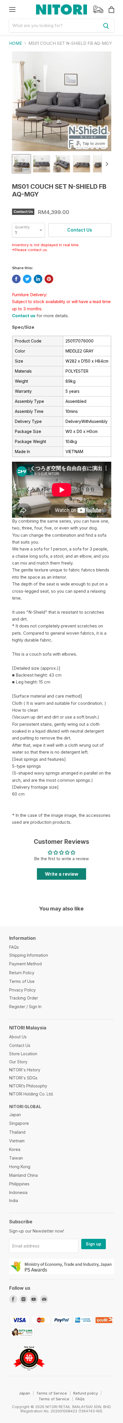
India (13, 1200)
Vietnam (17, 1140)
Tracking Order (23, 997)
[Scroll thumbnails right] (106, 164)
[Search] (106, 25)
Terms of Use (22, 981)
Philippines (19, 1183)
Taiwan (16, 1158)
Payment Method (25, 963)
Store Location (23, 1053)
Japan (15, 1114)
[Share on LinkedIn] (38, 279)
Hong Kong (19, 1166)
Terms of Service (51, 1393)
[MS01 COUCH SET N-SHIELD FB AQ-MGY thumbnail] (21, 164)
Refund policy (85, 1393)
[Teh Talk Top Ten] (29, 1373)
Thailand (17, 1132)
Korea (14, 1149)
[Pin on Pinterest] (49, 279)
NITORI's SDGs (23, 1077)
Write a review (61, 874)
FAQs (14, 947)
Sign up (93, 1243)
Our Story (18, 1061)
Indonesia (18, 1192)
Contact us (23, 315)
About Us (18, 1036)
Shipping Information (28, 955)
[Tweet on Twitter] (27, 279)
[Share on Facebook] (16, 279)
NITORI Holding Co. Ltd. (31, 1093)
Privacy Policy (22, 989)
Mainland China (23, 1175)
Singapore (19, 1123)
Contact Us (19, 1045)
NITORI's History (24, 1069)
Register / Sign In (25, 1006)
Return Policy (21, 972)
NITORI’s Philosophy (28, 1085)
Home (15, 43)
